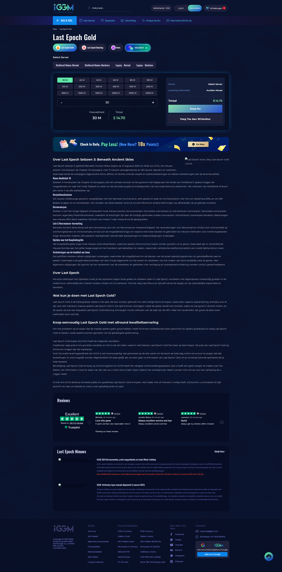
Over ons (92, 531)
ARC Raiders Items (126, 541)
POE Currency (146, 531)
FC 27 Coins (123, 562)
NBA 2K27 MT (124, 552)
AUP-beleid (93, 536)
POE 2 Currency (125, 531)
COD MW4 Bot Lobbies (150, 557)
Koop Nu (195, 108)
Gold (67, 47)
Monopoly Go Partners (128, 547)
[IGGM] (63, 12)
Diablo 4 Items (146, 536)
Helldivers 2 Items (148, 552)
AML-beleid (93, 557)
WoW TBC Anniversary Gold (151, 562)
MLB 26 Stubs (124, 557)
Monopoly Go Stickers (150, 547)
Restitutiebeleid (95, 552)
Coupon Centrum (96, 562)
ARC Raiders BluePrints (150, 541)
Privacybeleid (94, 547)
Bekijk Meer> (220, 451)
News (118, 47)
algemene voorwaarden (98, 541)
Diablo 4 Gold (124, 536)
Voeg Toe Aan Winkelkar (195, 119)
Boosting (95, 47)
